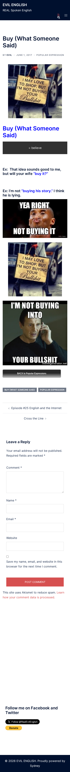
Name (11, 500)
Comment (14, 467)
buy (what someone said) (19, 389)
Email (11, 519)
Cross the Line (33, 418)
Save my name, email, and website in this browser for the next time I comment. (34, 564)
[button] (58, 15)
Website (11, 538)
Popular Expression (50, 55)
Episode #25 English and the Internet (36, 408)
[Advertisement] (35, 660)
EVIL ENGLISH (15, 5)
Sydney (35, 766)
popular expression (52, 389)
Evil (9, 55)
